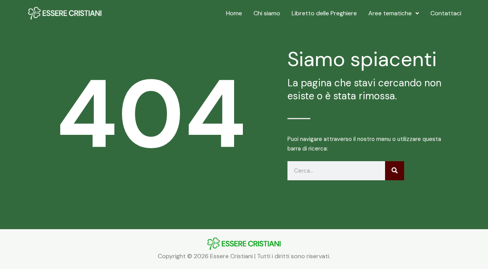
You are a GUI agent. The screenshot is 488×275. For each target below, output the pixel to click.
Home (234, 13)
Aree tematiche (390, 13)
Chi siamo (267, 13)
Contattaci (445, 13)
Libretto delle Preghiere (324, 13)
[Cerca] (394, 170)
